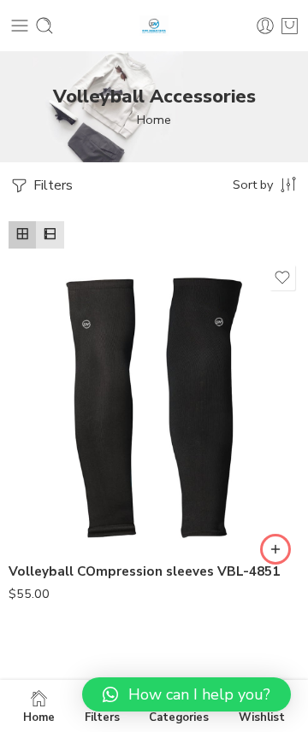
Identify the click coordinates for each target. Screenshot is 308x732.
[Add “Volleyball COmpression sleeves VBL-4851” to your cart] (275, 549)
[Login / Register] (265, 25)
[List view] (49, 235)
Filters (51, 185)
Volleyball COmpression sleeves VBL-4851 (144, 571)
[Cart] (289, 25)
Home (154, 119)
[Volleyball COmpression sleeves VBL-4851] (154, 406)
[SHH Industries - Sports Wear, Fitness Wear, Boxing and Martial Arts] (154, 26)
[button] (186, 694)
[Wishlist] (282, 277)
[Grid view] (22, 235)
